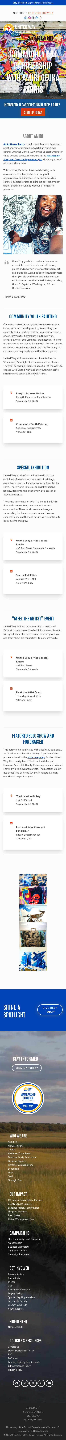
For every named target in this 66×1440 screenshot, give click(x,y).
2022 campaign (36, 757)
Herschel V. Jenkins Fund (20, 1165)
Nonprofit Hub (15, 1327)
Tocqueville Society (17, 1301)
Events (11, 1282)
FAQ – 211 (13, 1358)
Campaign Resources (19, 1254)
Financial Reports (16, 1161)
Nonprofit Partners (17, 1211)
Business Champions (18, 1246)
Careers (12, 1149)
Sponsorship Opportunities (21, 1297)
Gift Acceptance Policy (19, 1366)
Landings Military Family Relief (23, 1207)
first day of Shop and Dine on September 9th (31, 157)
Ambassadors (15, 1243)
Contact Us (13, 1346)
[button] (61, 24)
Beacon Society (16, 1274)
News (11, 1172)
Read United (14, 1215)
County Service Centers (20, 1204)
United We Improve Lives (21, 1219)
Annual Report (15, 1145)
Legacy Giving (15, 1293)
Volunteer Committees (19, 1153)
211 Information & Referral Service (25, 1200)
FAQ (10, 1354)
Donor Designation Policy (21, 1350)
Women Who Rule (17, 1305)
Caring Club (14, 1278)
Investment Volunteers (19, 1289)
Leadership (13, 1168)
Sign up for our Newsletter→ (41, 2)
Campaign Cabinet (17, 1250)
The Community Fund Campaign (24, 1239)
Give (10, 1285)
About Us (12, 1142)
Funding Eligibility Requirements (24, 1362)
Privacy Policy (15, 1369)
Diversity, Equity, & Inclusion (22, 1157)
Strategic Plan (15, 1180)
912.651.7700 (33, 1416)
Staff (10, 1176)
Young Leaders (16, 1308)
